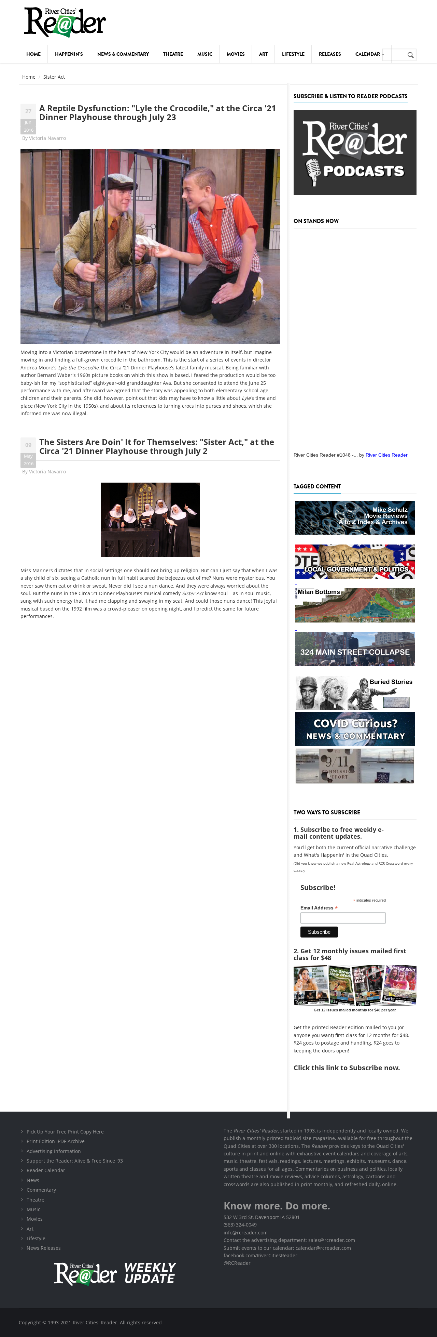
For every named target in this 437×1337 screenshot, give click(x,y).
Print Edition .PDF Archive (56, 1141)
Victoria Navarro (47, 138)
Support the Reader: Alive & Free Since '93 (75, 1160)
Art (263, 54)
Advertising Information (54, 1151)
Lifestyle (293, 54)
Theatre (173, 54)
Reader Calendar (46, 1170)
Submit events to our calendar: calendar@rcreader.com (287, 1248)
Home (33, 54)
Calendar (368, 54)
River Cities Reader (387, 455)
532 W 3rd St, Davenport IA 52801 (262, 1217)
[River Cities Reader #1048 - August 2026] (355, 338)
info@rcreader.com (246, 1232)
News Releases (44, 1248)
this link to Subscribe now (354, 1067)
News (33, 1180)
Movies (236, 54)
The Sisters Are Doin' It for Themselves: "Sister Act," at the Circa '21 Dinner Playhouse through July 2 (156, 446)
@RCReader (237, 1263)
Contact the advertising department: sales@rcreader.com (289, 1240)
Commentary (41, 1190)
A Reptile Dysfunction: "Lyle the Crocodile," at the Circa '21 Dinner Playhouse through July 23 (157, 112)
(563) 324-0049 (240, 1224)
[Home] (65, 22)
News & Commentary (123, 54)
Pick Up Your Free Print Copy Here (65, 1131)
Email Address (319, 908)
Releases (330, 54)
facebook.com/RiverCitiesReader (260, 1255)
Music (204, 54)
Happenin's (69, 54)
